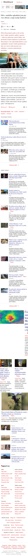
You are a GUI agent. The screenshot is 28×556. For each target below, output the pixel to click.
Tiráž (23, 545)
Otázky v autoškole (19, 511)
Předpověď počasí (21, 517)
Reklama (14, 545)
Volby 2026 (3, 471)
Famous (2, 21)
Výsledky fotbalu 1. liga (6, 489)
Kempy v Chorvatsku (6, 503)
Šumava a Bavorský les (6, 507)
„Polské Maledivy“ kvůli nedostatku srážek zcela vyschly (17, 224)
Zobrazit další (13, 165)
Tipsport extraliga (5, 491)
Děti (12, 111)
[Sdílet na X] (26, 107)
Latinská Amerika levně (6, 511)
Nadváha (3, 113)
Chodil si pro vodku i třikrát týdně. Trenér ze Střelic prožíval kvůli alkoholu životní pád (5, 373)
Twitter (9, 545)
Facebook (4, 545)
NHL (2, 498)
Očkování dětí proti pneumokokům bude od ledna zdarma (17, 122)
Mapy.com (13, 517)
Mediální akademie (5, 546)
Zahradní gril (17, 530)
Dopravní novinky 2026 (20, 507)
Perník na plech (18, 498)
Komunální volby (5, 482)
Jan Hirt (16, 475)
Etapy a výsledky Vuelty (20, 473)
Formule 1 (3, 495)
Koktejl (10, 246)
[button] (14, 60)
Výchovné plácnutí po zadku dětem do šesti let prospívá (13, 137)
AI (9, 264)
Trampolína (7, 527)
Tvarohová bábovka (19, 493)
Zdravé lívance (18, 491)
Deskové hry (6, 537)
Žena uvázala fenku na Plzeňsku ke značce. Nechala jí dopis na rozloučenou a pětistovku (14, 414)
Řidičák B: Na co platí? (20, 509)
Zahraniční (11, 278)
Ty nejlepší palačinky (20, 487)
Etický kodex (14, 546)
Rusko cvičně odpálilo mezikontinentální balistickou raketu (20, 371)
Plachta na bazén (19, 525)
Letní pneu (22, 535)
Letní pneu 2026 (19, 503)
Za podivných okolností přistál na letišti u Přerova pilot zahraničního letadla (18, 290)
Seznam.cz (19, 2)
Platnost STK (18, 513)
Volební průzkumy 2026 (6, 473)
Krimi (10, 195)
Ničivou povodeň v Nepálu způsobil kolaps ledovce (16, 275)
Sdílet (9, 26)
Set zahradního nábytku (7, 530)
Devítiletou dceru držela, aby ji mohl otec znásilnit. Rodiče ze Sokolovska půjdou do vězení (17, 207)
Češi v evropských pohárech (13, 522)
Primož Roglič (18, 480)
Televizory (12, 537)
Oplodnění (21, 111)
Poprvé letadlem (5, 505)
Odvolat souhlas (7, 548)
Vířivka (23, 530)
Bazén (12, 525)
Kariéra (19, 545)
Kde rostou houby (9, 520)
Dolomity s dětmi (5, 513)
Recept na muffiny (19, 489)
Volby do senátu (5, 480)
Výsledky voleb (4, 475)
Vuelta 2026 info (18, 471)
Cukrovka (9, 113)
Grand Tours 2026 (19, 482)
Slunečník (13, 527)
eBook (4, 26)
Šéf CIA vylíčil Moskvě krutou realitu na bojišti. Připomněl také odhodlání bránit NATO (18, 176)
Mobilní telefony (19, 532)
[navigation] (2, 2)
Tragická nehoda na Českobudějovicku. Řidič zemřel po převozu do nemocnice (17, 191)
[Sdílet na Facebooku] (24, 107)
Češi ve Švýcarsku (5, 509)
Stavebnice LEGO (5, 535)
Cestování (11, 229)
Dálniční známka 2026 (20, 505)
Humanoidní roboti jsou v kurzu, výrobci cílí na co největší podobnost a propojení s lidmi (18, 258)
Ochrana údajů (22, 546)
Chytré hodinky (19, 537)
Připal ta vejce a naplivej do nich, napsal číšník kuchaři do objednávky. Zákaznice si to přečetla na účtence (18, 242)
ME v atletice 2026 (5, 493)
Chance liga (4, 487)
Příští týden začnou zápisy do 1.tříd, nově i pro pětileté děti (17, 150)
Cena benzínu (18, 520)
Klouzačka (19, 527)
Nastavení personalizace (18, 548)
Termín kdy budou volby (6, 478)
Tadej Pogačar (18, 478)
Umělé (16, 111)
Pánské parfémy (13, 539)
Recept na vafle (18, 495)
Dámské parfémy (15, 535)
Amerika (11, 179)
